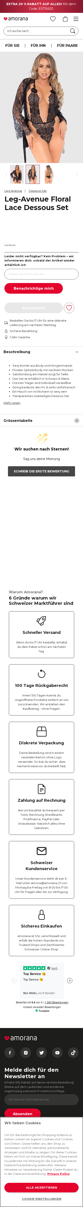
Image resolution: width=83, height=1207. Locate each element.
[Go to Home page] (16, 18)
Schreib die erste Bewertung (41, 471)
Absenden (22, 1114)
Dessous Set (38, 191)
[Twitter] (41, 1052)
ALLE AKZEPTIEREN (41, 1187)
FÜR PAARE (67, 45)
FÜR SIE (12, 45)
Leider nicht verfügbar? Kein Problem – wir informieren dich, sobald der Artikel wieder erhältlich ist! (39, 260)
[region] (41, 1162)
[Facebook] (9, 1052)
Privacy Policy (58, 1174)
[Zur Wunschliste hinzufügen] (69, 308)
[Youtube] (57, 1052)
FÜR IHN (38, 45)
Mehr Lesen (12, 403)
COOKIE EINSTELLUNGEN (41, 1199)
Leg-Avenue (13, 191)
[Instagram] (25, 1052)
